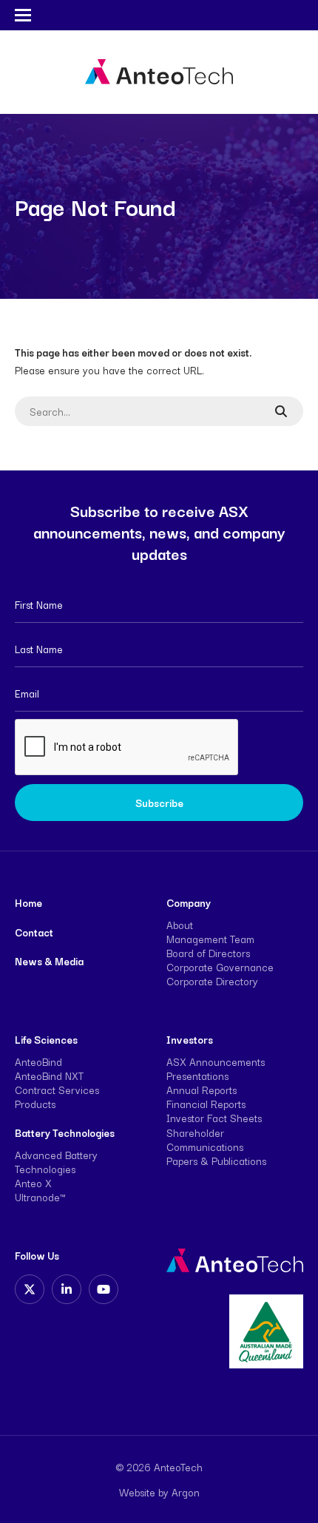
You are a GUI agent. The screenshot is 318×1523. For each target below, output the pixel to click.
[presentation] (127, 748)
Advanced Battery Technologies (56, 1162)
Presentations (197, 1075)
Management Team (210, 939)
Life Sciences (46, 1039)
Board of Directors (208, 953)
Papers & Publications (216, 1160)
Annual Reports (201, 1089)
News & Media (49, 961)
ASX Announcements (215, 1061)
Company (188, 902)
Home (28, 902)
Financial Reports (206, 1103)
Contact (34, 932)
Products (35, 1103)
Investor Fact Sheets (214, 1118)
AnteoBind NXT (49, 1075)
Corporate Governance (220, 967)
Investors (189, 1039)
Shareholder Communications (204, 1139)
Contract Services (57, 1089)
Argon (186, 1492)
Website (137, 1492)
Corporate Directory (212, 981)
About (179, 924)
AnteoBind (38, 1061)
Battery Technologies (65, 1132)
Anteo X (33, 1183)
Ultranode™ (40, 1197)
